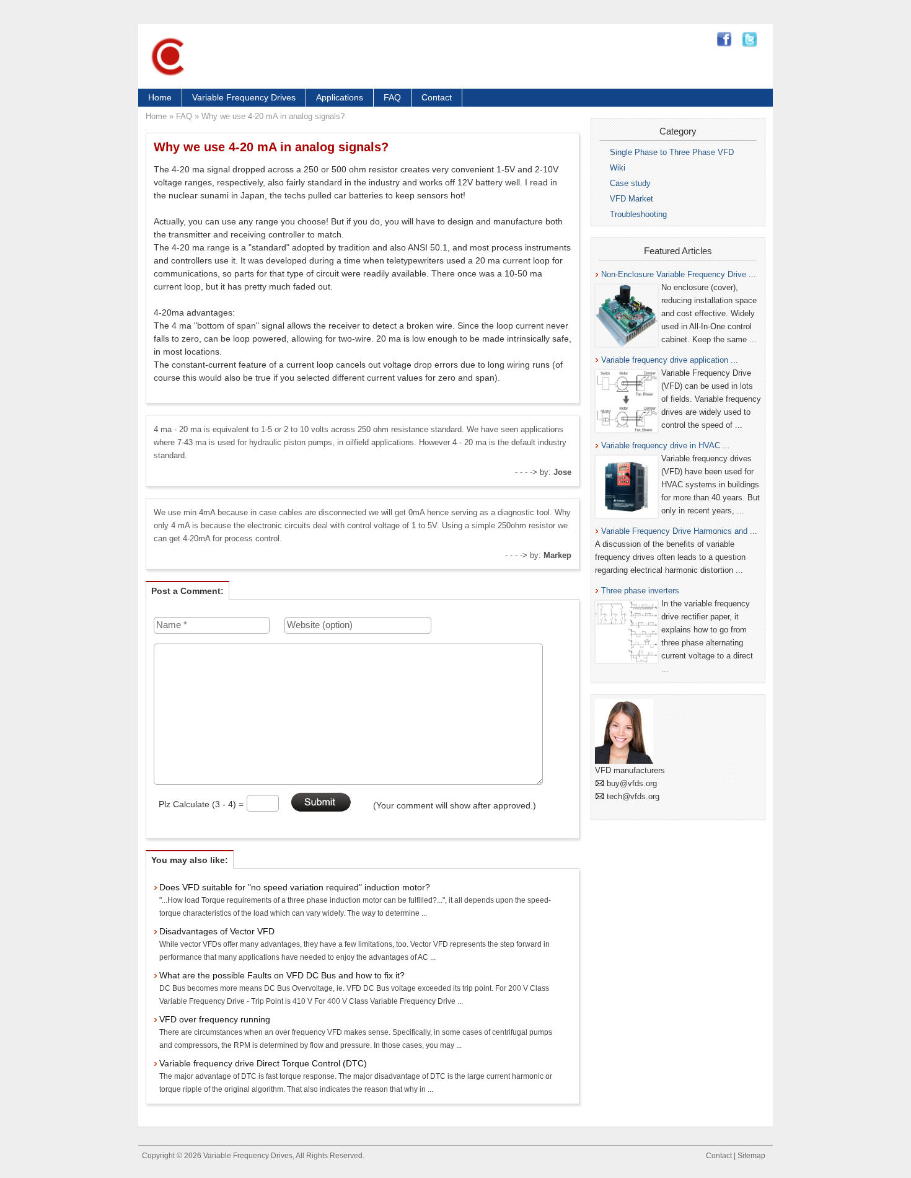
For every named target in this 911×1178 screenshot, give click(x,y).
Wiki (617, 167)
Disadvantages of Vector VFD (217, 931)
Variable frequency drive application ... (669, 360)
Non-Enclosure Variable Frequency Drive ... (678, 274)
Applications (339, 97)
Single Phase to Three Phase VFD (672, 152)
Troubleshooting (638, 214)
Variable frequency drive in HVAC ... (665, 445)
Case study (630, 183)
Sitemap (751, 1155)
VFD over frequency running (214, 1019)
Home (160, 97)
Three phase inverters (640, 590)
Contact (436, 97)
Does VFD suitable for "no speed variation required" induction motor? (294, 887)
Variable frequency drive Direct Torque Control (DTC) (263, 1063)
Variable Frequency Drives (244, 97)
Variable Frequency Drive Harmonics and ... (679, 531)
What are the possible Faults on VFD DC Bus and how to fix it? (282, 975)
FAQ (392, 97)
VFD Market (631, 198)
